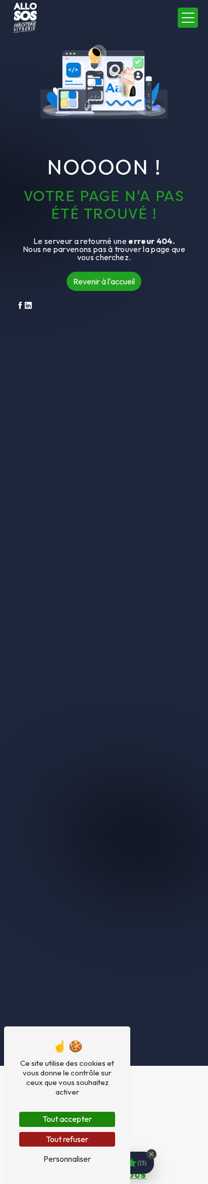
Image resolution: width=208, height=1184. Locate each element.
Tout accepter (67, 1119)
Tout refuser (67, 1139)
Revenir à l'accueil (104, 281)
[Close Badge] (151, 1154)
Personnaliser (67, 1159)
